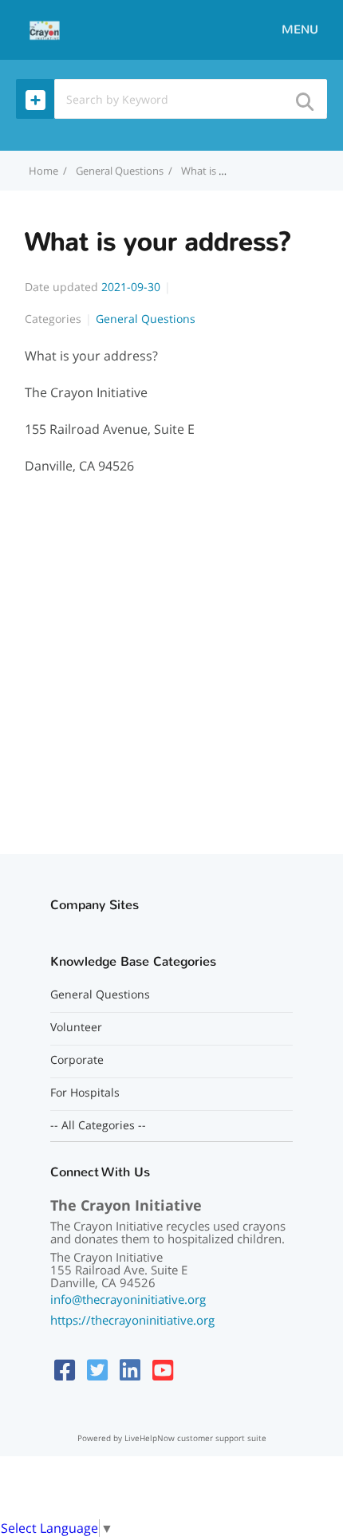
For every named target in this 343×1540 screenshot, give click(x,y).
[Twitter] (97, 1369)
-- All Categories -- (98, 1125)
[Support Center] (45, 28)
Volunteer (76, 1027)
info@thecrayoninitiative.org (128, 1299)
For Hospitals (85, 1092)
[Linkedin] (130, 1369)
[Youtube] (162, 1369)
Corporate (77, 1060)
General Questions (120, 170)
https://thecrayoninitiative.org (132, 1320)
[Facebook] (64, 1369)
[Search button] (304, 97)
